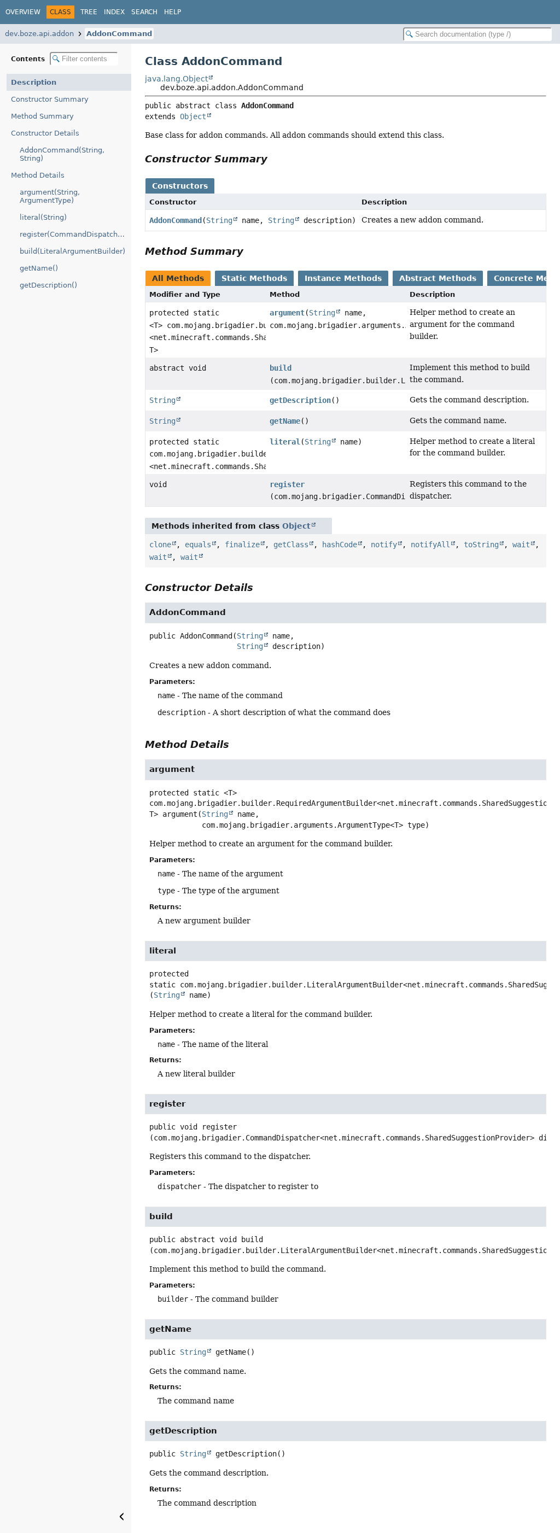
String (219, 220)
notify (384, 544)
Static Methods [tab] (254, 278)
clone (160, 544)
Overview (22, 12)
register (287, 484)
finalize (242, 544)
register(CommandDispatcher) (73, 234)
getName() (39, 268)
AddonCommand (119, 34)
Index (114, 12)
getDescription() (48, 285)
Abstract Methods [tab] (437, 278)
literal (285, 441)
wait (521, 544)
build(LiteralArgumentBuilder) (72, 251)
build (280, 368)
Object (193, 116)
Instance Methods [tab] (343, 278)
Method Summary (42, 116)
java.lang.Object (176, 78)
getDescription (300, 400)
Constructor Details (45, 133)
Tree (88, 12)
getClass (290, 544)
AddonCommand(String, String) (62, 154)
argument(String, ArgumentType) (50, 196)
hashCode (339, 544)
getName (285, 421)
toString (481, 544)
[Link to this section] (275, 159)
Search (144, 12)
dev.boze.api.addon (39, 34)
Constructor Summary (50, 99)
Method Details (38, 175)
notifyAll (430, 544)
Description (33, 82)
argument (287, 312)
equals (198, 544)
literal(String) (43, 217)
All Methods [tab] (178, 278)
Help (172, 12)
